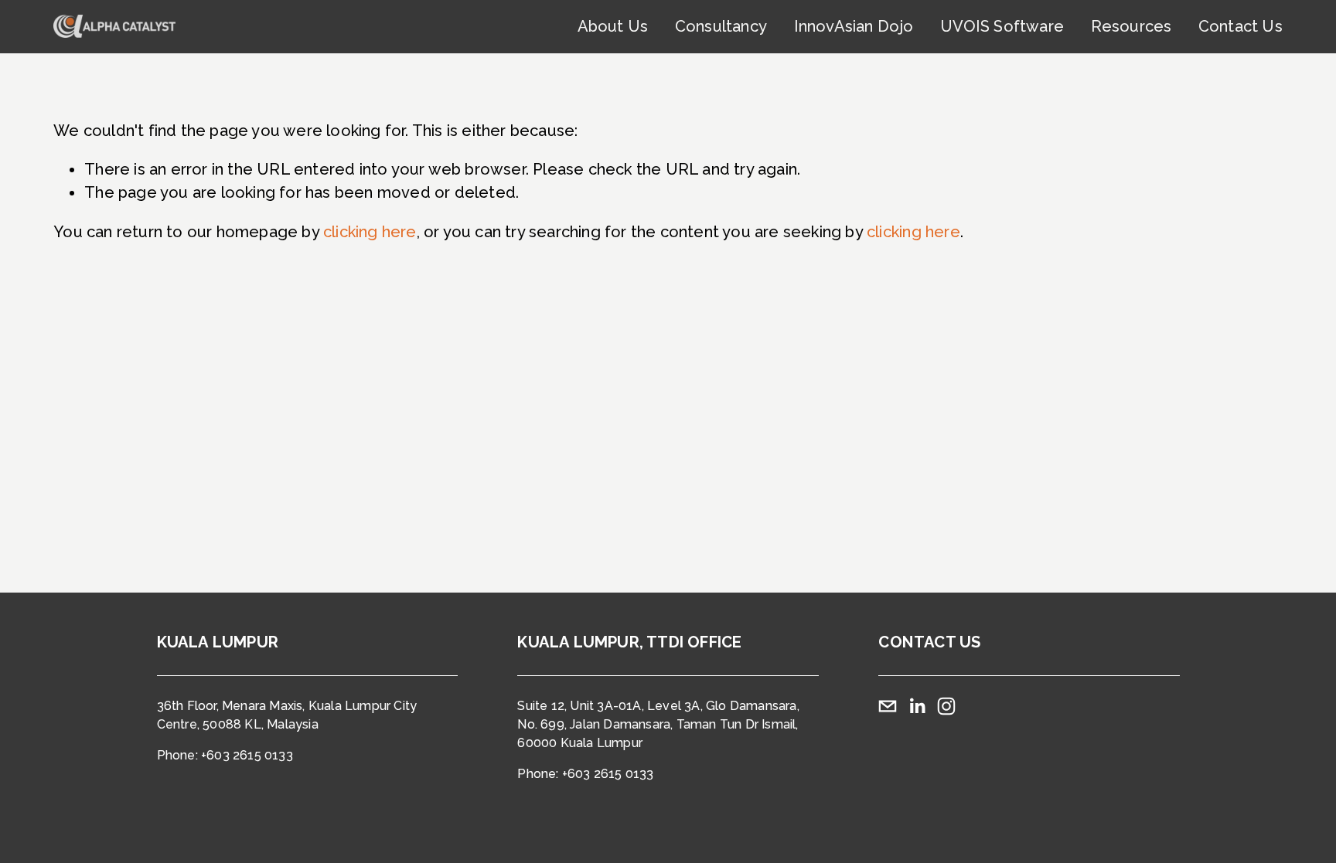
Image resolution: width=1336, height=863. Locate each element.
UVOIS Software (1002, 26)
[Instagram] (946, 706)
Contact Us (1240, 26)
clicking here (370, 232)
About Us (613, 26)
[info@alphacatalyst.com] (887, 706)
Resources (1131, 26)
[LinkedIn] (917, 706)
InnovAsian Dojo (854, 26)
